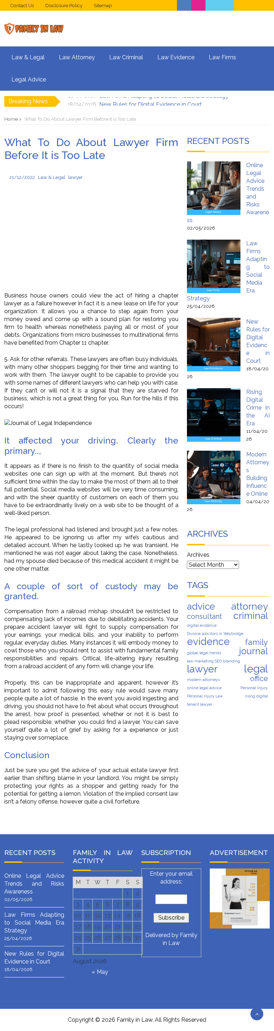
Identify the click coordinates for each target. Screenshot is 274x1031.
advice (201, 606)
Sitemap (103, 5)
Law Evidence (175, 57)
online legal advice (204, 688)
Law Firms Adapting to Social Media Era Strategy (34, 922)
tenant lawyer (199, 704)
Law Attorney (77, 57)
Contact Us (22, 5)
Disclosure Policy (63, 5)
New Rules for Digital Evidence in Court (150, 101)
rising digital (256, 696)
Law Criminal (126, 57)
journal (253, 651)
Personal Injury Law (205, 696)
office (259, 678)
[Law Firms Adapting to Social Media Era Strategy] (213, 266)
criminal (250, 616)
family (256, 642)
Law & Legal (28, 57)
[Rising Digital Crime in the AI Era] (213, 415)
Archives (198, 554)
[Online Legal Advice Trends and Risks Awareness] (213, 188)
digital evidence (202, 625)
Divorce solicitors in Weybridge (215, 633)
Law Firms (222, 57)
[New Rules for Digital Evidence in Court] (213, 344)
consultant (204, 616)
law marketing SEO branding (213, 661)
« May (100, 972)
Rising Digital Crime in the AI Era (258, 408)
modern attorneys (203, 679)
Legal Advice (28, 79)
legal (256, 669)
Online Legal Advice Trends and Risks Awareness (34, 883)
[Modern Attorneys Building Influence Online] (213, 477)
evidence (208, 641)
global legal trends (204, 653)
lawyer (75, 177)
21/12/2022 (22, 177)
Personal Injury (254, 688)
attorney (249, 606)
